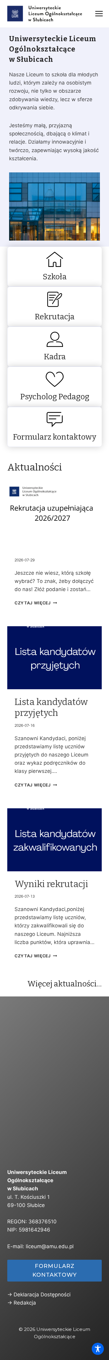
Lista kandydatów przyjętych (51, 707)
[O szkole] (54, 267)
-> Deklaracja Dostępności (39, 1295)
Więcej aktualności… (64, 984)
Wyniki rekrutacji (51, 884)
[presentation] (54, 514)
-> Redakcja (21, 1303)
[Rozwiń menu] (99, 13)
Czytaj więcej (33, 602)
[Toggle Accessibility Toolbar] (97, 1348)
